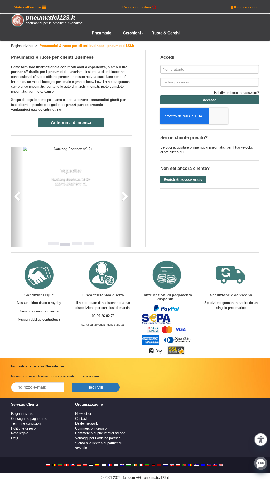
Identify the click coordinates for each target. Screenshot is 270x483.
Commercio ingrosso (91, 428)
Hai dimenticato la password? (236, 93)
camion (49, 91)
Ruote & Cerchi (165, 33)
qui (182, 152)
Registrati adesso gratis (183, 179)
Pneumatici (102, 33)
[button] (260, 439)
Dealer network (86, 423)
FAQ (14, 438)
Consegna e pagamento (29, 419)
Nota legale (19, 433)
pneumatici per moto (26, 91)
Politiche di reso (23, 428)
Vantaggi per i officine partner (97, 438)
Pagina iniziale (22, 414)
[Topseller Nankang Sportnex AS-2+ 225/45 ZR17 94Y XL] (71, 149)
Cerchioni (132, 33)
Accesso (209, 100)
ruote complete (112, 86)
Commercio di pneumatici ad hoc (100, 433)
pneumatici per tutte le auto (50, 86)
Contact (81, 419)
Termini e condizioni (26, 423)
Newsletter (83, 414)
